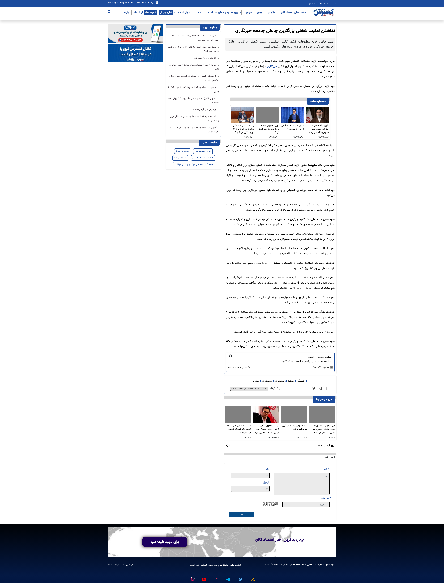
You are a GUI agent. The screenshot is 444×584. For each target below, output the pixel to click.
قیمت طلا (149, 12)
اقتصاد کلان (286, 12)
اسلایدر (310, 357)
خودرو (249, 12)
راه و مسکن (223, 12)
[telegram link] (228, 577)
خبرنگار (301, 381)
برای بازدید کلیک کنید (165, 542)
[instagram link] (216, 577)
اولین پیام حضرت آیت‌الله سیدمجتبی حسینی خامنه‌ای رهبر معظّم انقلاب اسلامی (319, 129)
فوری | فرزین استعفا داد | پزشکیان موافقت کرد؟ (268, 129)
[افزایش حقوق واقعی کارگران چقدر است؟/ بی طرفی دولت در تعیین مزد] (266, 414)
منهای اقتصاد (184, 12)
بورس (259, 12)
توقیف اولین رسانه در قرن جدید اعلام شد (294, 427)
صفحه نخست (324, 357)
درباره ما (127, 12)
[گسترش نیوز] (323, 12)
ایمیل (266, 482)
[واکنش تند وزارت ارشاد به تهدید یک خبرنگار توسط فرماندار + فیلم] (238, 414)
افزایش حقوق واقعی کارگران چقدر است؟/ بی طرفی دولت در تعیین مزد (267, 429)
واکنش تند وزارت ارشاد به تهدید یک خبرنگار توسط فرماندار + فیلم (239, 429)
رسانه (291, 381)
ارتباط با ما (138, 12)
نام (267, 469)
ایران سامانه (113, 565)
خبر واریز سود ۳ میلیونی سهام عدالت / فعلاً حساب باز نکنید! (194, 67)
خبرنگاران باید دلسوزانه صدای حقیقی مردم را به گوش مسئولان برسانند (324, 429)
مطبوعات (267, 381)
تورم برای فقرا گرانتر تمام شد (204, 109)
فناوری (237, 12)
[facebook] (328, 389)
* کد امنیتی (325, 498)
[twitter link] (240, 577)
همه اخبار (295, 564)
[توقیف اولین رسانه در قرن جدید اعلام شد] (294, 414)
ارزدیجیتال (165, 12)
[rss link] (252, 577)
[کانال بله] (135, 53)
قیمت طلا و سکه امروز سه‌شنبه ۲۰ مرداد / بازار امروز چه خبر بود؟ (194, 118)
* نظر (326, 469)
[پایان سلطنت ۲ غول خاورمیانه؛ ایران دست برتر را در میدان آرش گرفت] (321, 389)
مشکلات (279, 381)
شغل (256, 381)
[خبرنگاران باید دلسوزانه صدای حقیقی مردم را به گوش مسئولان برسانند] (322, 414)
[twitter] (314, 389)
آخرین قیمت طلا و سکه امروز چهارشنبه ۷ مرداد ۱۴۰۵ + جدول (193, 89)
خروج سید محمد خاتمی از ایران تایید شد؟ (292, 127)
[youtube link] (204, 577)
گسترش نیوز (201, 565)
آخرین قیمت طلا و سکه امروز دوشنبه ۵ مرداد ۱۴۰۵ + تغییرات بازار (194, 130)
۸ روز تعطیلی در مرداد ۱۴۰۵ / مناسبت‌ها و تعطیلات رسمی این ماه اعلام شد (195, 38)
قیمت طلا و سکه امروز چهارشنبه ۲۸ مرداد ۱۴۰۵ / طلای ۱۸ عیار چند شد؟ (193, 49)
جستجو (330, 564)
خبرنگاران (271, 66)
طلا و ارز (271, 12)
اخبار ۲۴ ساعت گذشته (276, 564)
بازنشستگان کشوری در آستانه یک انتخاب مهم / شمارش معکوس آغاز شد (193, 78)
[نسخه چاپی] (230, 355)
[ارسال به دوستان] (236, 355)
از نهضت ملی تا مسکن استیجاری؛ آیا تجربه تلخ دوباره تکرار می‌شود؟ (243, 129)
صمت (198, 12)
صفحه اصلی (300, 12)
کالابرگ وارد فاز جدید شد (205, 58)
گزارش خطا (324, 446)
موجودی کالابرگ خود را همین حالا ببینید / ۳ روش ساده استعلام (193, 100)
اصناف (210, 12)
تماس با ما (307, 564)
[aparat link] (192, 578)
